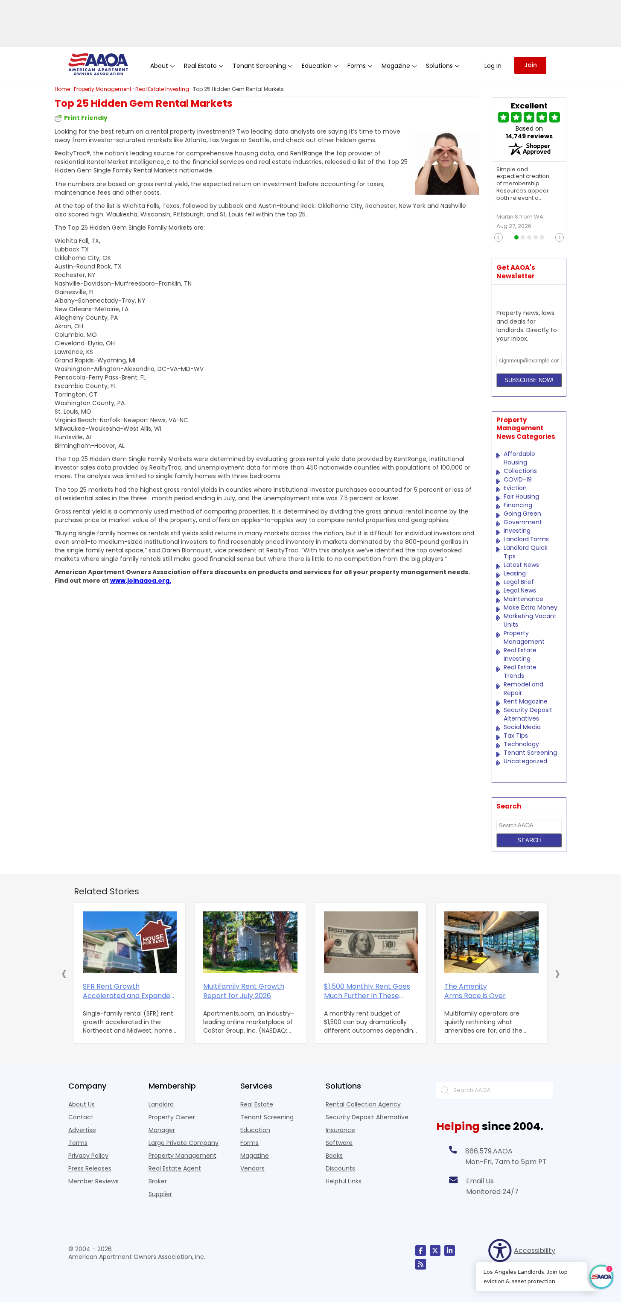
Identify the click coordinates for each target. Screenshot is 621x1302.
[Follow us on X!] (435, 1250)
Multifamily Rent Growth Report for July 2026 (243, 991)
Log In (492, 65)
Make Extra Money (530, 607)
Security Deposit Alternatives (528, 714)
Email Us (480, 1181)
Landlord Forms (526, 539)
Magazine (254, 1155)
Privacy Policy (88, 1155)
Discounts (340, 1168)
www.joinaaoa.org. (140, 580)
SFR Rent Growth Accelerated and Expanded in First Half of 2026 (129, 991)
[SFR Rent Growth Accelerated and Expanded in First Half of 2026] (130, 942)
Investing (517, 530)
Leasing (515, 573)
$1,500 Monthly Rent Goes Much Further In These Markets (367, 991)
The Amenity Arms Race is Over (475, 991)
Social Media (522, 727)
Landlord (161, 1104)
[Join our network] (449, 1250)
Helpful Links (344, 1181)
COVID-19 (518, 479)
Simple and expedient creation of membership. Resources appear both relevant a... (522, 184)
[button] (64, 973)
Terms (77, 1143)
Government (523, 522)
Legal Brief (519, 582)
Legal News (520, 590)
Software (339, 1143)
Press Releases (89, 1168)
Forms (249, 1143)
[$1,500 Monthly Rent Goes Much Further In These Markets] (371, 942)
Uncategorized (525, 761)
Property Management (524, 637)
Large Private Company (184, 1143)
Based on (529, 132)
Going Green (522, 513)
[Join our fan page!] (420, 1250)
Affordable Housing (519, 458)
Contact (80, 1117)
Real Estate (256, 1104)
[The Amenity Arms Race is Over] (491, 942)
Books (334, 1155)
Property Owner (172, 1117)
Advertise (82, 1130)
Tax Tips (516, 735)
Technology (521, 744)
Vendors (252, 1168)
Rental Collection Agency (363, 1104)
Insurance (340, 1130)
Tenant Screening (530, 752)
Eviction (515, 488)
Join (530, 65)
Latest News (521, 565)
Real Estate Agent (175, 1168)
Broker (158, 1181)
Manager (162, 1130)
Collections (520, 471)
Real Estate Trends (520, 671)
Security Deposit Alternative (367, 1117)
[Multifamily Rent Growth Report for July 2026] (250, 942)
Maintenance (523, 599)
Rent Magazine (526, 701)
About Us (81, 1104)
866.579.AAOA (489, 1151)
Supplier (160, 1194)
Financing (518, 505)
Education (255, 1130)
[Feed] (420, 1264)
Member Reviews (93, 1181)
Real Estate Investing (520, 654)
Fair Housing (521, 496)
